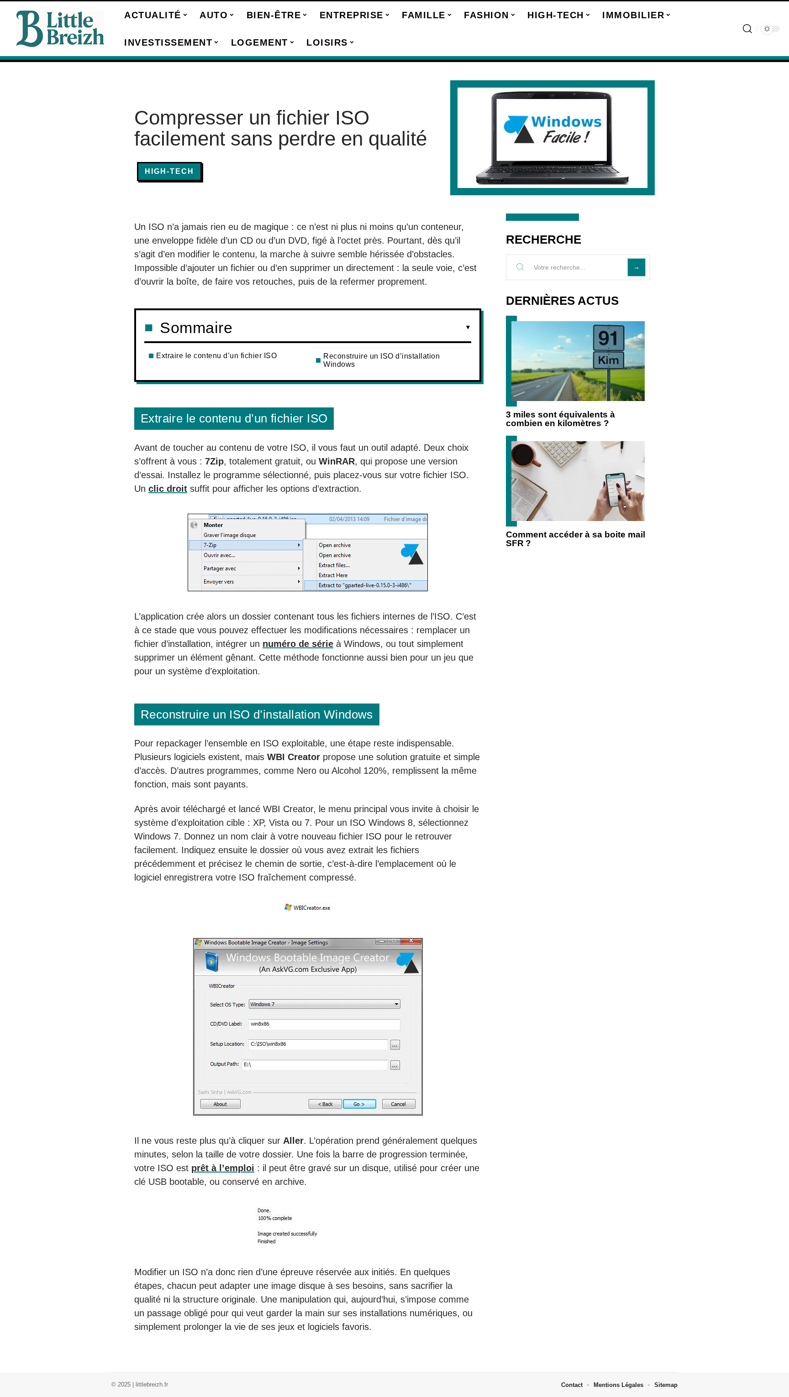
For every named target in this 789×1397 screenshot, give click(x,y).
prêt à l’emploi (222, 1168)
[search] (747, 28)
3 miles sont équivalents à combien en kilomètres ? (560, 419)
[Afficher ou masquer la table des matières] (351, 327)
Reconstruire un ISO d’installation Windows (381, 360)
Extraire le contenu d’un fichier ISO (216, 356)
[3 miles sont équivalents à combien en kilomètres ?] (578, 361)
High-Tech (169, 171)
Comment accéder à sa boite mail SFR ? (575, 539)
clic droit (167, 489)
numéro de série (298, 644)
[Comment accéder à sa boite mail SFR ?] (578, 481)
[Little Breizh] (60, 29)
